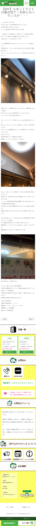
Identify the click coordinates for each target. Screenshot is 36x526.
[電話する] (6, 373)
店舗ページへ (9, 352)
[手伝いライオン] (31, 524)
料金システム (27, 518)
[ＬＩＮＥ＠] (18, 373)
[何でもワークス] (9, 4)
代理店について (26, 507)
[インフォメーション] (29, 456)
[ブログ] (18, 456)
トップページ (9, 518)
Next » (31, 319)
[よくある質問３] (6, 456)
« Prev (4, 319)
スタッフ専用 (9, 507)
